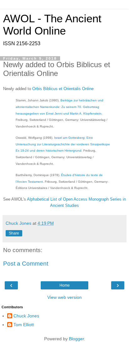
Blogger (76, 338)
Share (14, 233)
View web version (64, 297)
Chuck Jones (26, 315)
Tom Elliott (23, 324)
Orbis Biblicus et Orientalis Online (63, 88)
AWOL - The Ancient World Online (52, 25)
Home (64, 285)
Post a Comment (25, 263)
